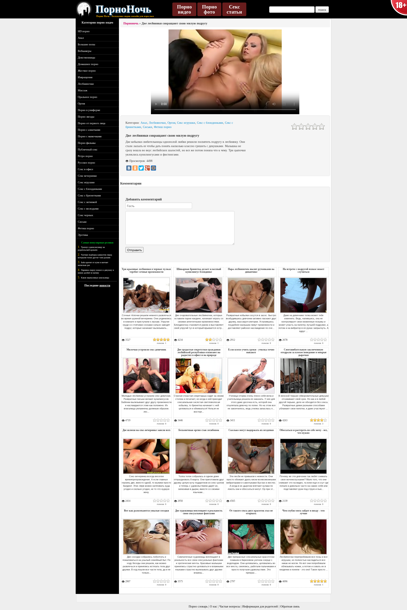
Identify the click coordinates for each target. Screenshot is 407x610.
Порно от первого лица (91, 123)
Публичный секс (88, 149)
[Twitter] (141, 168)
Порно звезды (86, 116)
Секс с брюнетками (89, 195)
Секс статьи (234, 9)
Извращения (85, 77)
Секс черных (85, 215)
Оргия (81, 103)
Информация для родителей (260, 606)
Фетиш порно (86, 228)
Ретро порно (85, 156)
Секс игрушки (86, 182)
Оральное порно (87, 97)
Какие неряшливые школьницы (95, 278)
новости (104, 285)
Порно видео (184, 9)
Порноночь (130, 23)
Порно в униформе (89, 110)
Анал (81, 37)
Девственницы (86, 57)
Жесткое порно (87, 70)
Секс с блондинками (90, 188)
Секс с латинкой (87, 202)
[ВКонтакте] (128, 168)
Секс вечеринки (87, 175)
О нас (213, 606)
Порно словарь (198, 606)
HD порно (84, 31)
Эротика (83, 234)
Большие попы (86, 44)
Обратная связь (290, 606)
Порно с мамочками (90, 136)
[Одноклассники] (135, 168)
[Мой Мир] (153, 168)
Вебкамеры (84, 51)
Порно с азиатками (89, 129)
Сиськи (82, 221)
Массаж (82, 90)
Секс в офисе (85, 169)
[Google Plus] (147, 168)
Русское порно (86, 162)
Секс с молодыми (88, 208)
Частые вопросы (229, 606)
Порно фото (209, 9)
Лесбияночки (86, 83)
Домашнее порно (88, 64)
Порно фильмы (87, 143)
